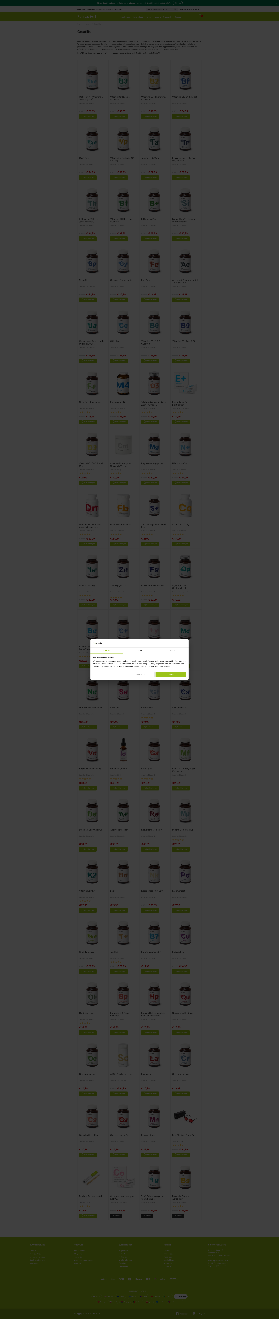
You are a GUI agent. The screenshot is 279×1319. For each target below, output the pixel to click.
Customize (138, 674)
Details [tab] (139, 650)
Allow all (170, 674)
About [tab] (172, 650)
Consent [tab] (107, 650)
